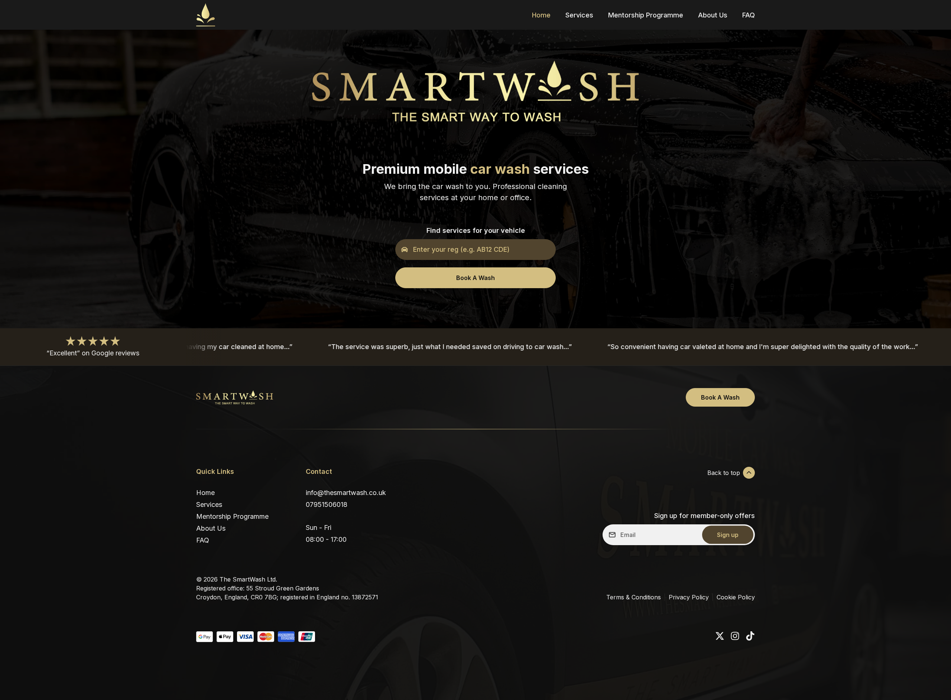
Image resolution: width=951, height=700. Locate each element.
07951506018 (326, 504)
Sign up (728, 534)
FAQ (748, 15)
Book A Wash (475, 277)
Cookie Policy (736, 597)
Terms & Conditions (633, 597)
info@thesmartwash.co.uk (346, 492)
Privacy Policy (689, 597)
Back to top (723, 472)
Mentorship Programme (645, 15)
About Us (712, 15)
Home (541, 15)
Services (579, 15)
